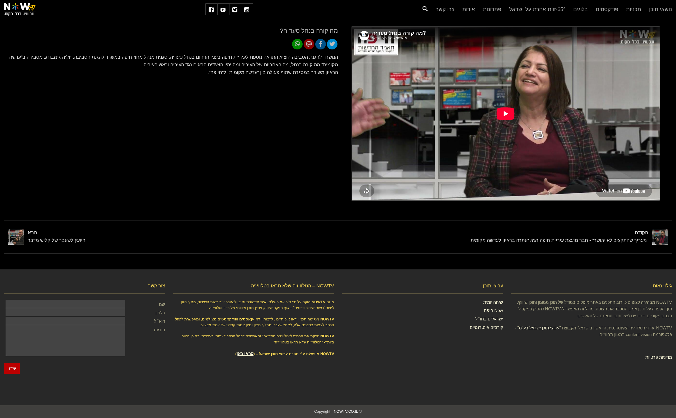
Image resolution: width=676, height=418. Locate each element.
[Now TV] (20, 9)
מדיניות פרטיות (658, 357)
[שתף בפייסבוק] (320, 44)
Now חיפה (493, 310)
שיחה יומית (493, 302)
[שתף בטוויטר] (332, 44)
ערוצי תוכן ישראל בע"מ (539, 328)
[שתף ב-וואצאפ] (297, 44)
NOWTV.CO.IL (346, 411)
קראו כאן (245, 353)
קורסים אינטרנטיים (486, 327)
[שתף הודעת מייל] (309, 44)
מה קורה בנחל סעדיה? (309, 30)
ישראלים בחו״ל (489, 319)
